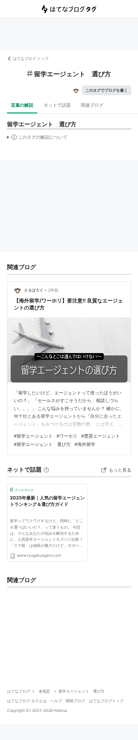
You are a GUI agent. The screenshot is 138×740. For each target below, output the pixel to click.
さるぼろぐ (33, 290)
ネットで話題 (57, 105)
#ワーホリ (66, 436)
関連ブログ (92, 105)
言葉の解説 (22, 105)
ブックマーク (22, 489)
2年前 (53, 290)
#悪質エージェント (100, 436)
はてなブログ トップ (30, 58)
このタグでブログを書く (106, 90)
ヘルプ (56, 700)
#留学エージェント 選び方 (42, 444)
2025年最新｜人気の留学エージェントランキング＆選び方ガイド (47, 501)
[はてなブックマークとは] (46, 469)
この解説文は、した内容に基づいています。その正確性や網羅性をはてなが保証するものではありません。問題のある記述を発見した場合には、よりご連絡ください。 (37, 138)
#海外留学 (84, 444)
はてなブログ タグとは (27, 700)
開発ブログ (75, 700)
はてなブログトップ (106, 700)
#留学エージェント (33, 436)
